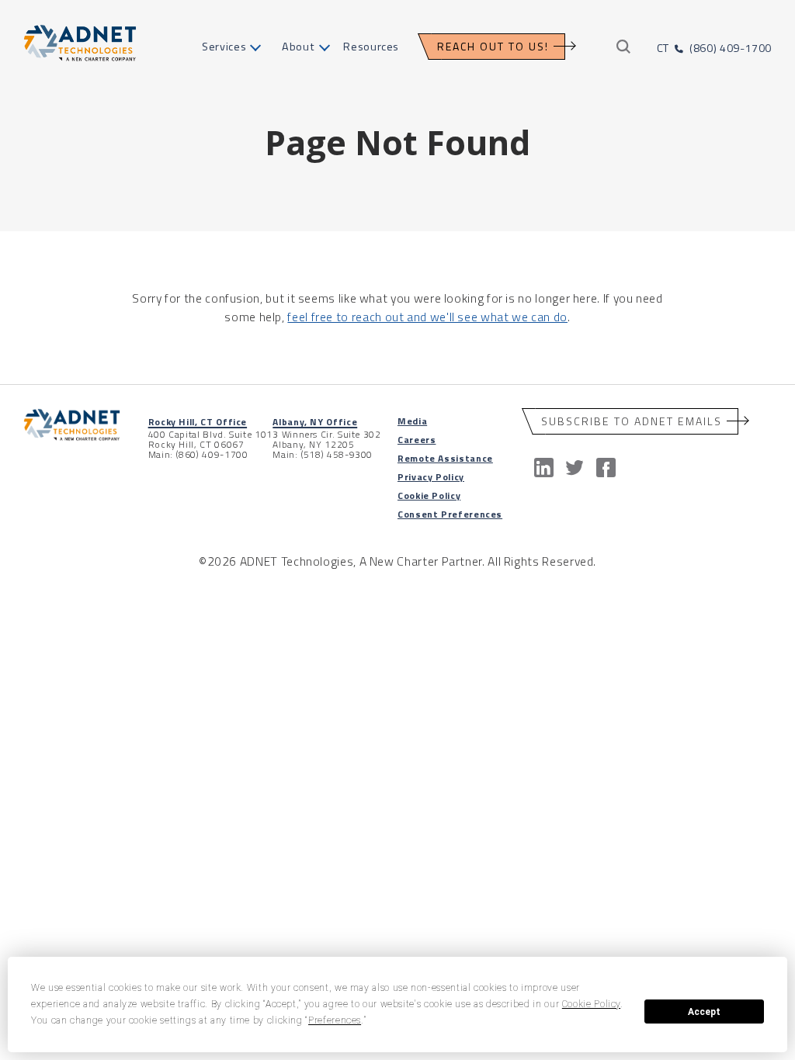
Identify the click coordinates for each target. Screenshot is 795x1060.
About (298, 46)
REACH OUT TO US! (493, 46)
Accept (704, 1011)
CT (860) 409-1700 (714, 48)
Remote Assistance (445, 458)
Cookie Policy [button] (591, 1004)
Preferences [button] (334, 1020)
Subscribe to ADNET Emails (631, 421)
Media (412, 421)
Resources (371, 46)
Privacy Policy (431, 476)
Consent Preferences (450, 514)
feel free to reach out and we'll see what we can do (427, 316)
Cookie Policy (429, 495)
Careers (417, 439)
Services (224, 46)
